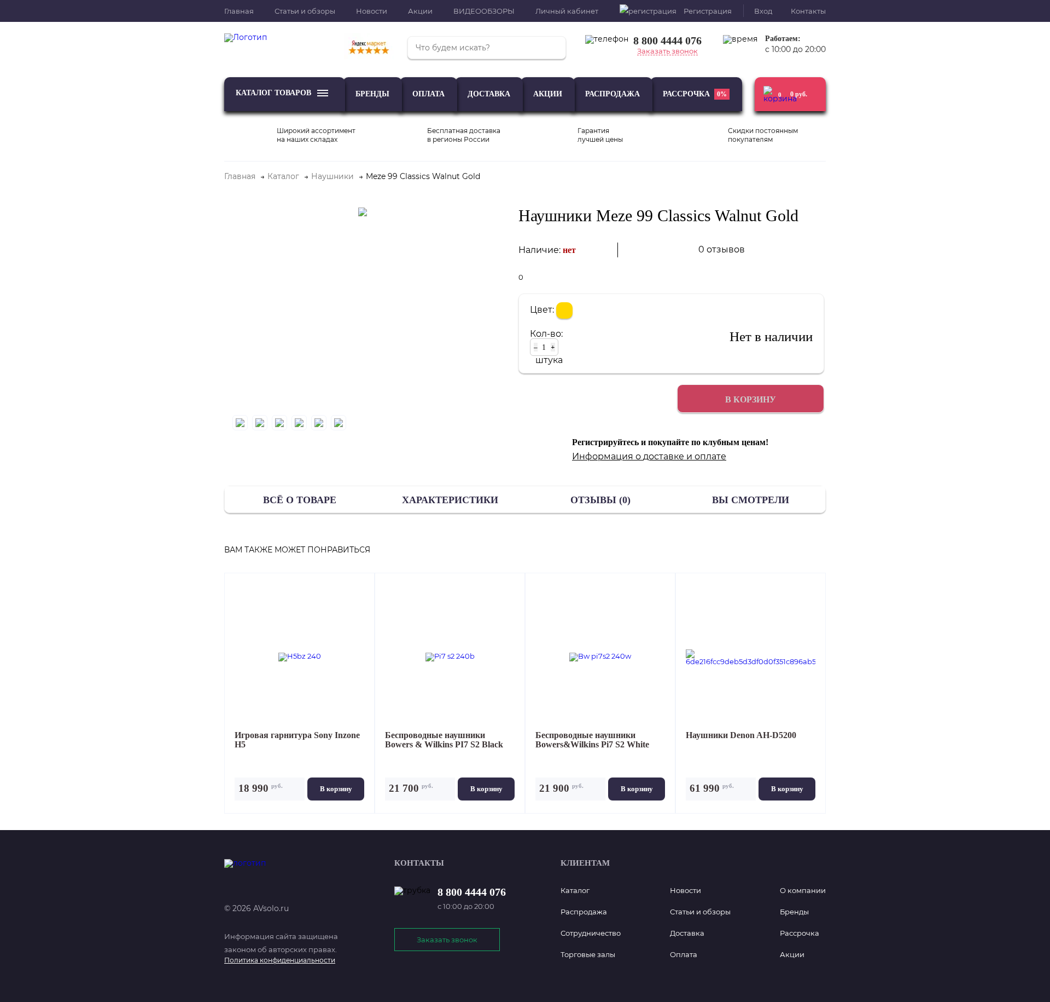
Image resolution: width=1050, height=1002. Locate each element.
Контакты (808, 11)
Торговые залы (588, 954)
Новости (371, 11)
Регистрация (707, 11)
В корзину (336, 789)
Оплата (428, 94)
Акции (420, 11)
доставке (663, 456)
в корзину (750, 399)
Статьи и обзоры (305, 11)
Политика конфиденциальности (279, 960)
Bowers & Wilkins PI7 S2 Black (444, 740)
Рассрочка (695, 94)
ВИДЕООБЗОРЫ (484, 11)
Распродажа (612, 94)
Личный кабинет (566, 11)
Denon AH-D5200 (741, 735)
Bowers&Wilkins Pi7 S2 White (592, 740)
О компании (803, 890)
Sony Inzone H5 (297, 740)
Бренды (372, 94)
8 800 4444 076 (667, 40)
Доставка (489, 94)
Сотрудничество (591, 933)
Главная (239, 11)
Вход (763, 11)
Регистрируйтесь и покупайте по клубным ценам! (670, 442)
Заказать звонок (667, 51)
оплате (710, 456)
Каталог (575, 890)
